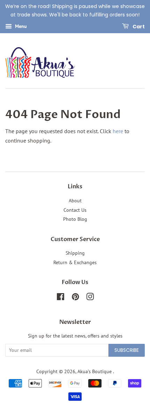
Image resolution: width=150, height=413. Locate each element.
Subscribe (126, 350)
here (118, 131)
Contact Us (75, 210)
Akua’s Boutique (95, 371)
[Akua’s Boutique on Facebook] (61, 298)
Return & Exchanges (75, 262)
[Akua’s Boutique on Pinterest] (75, 298)
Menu (20, 26)
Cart (138, 26)
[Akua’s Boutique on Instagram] (90, 298)
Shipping (75, 253)
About (75, 200)
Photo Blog (75, 219)
